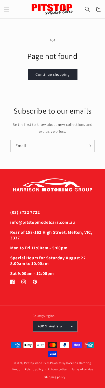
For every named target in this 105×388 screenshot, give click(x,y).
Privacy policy (57, 369)
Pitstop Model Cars (37, 363)
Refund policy (34, 369)
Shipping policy (54, 377)
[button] (6, 9)
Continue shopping (52, 74)
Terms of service (82, 369)
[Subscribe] (89, 146)
